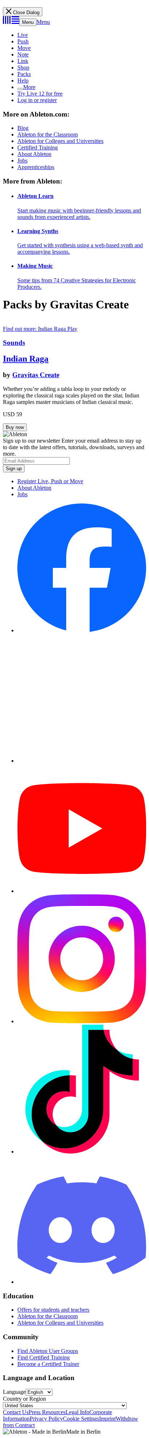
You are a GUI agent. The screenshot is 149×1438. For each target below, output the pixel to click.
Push (23, 41)
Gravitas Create (35, 375)
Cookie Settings (81, 1419)
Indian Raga (25, 358)
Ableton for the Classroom (47, 134)
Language (14, 1392)
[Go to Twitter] (81, 761)
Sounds (14, 342)
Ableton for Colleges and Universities (60, 141)
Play (72, 329)
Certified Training (37, 147)
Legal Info (77, 1412)
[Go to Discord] (81, 1282)
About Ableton (34, 154)
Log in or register (37, 100)
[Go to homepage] (11, 22)
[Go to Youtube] (81, 891)
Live (22, 35)
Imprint (107, 1419)
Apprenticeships (35, 167)
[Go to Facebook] (81, 630)
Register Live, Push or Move (50, 481)
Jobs (22, 160)
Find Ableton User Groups (47, 1351)
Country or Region (24, 1399)
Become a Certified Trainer (48, 1364)
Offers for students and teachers (53, 1310)
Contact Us (16, 1412)
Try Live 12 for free (40, 93)
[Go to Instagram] (81, 1021)
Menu (28, 22)
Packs (24, 74)
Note (23, 54)
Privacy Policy (46, 1419)
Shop (23, 67)
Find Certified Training (43, 1357)
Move (24, 48)
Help (23, 80)
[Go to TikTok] (81, 1151)
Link (22, 61)
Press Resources (47, 1412)
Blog (23, 128)
